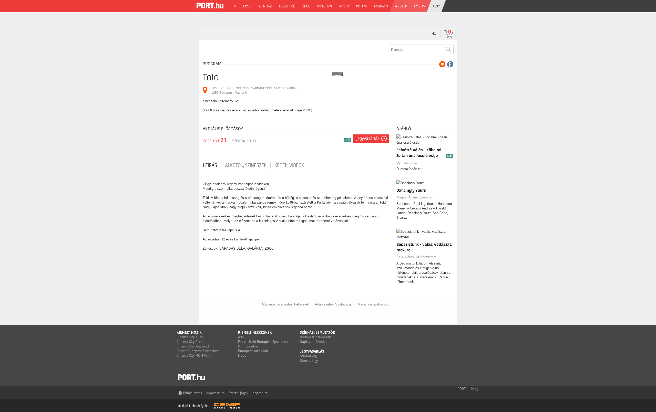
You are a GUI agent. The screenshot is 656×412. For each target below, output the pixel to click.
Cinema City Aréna (190, 341)
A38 (241, 337)
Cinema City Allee (190, 337)
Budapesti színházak (315, 337)
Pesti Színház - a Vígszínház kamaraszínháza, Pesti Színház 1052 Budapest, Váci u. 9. (254, 90)
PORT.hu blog (467, 388)
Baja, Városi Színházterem (416, 257)
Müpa (242, 355)
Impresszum (215, 392)
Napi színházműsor (314, 341)
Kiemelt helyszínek (255, 332)
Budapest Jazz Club (253, 350)
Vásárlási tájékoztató (373, 304)
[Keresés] (448, 49)
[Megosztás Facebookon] (450, 64)
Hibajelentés (192, 392)
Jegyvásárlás (368, 138)
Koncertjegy (309, 360)
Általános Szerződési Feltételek (285, 304)
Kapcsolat (260, 392)
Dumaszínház (406, 162)
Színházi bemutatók (317, 332)
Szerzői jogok (239, 392)
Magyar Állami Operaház (414, 197)
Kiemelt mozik (189, 332)
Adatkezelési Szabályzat (333, 304)
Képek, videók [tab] (289, 165)
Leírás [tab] (210, 165)
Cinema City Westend (193, 346)
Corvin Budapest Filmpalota (198, 350)
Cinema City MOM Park (193, 355)
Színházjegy (308, 356)
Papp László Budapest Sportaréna (264, 341)
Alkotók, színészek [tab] (245, 165)
